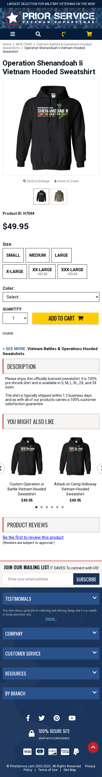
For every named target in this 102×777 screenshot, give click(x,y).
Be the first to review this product (33, 537)
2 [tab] (42, 507)
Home (7, 44)
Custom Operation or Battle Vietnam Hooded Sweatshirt (27, 489)
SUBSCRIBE (86, 579)
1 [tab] (36, 507)
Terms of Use (48, 770)
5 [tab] (57, 507)
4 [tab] (52, 507)
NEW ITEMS (24, 44)
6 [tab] (62, 507)
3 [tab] (47, 507)
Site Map (70, 770)
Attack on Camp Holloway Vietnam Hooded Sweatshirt (75, 489)
